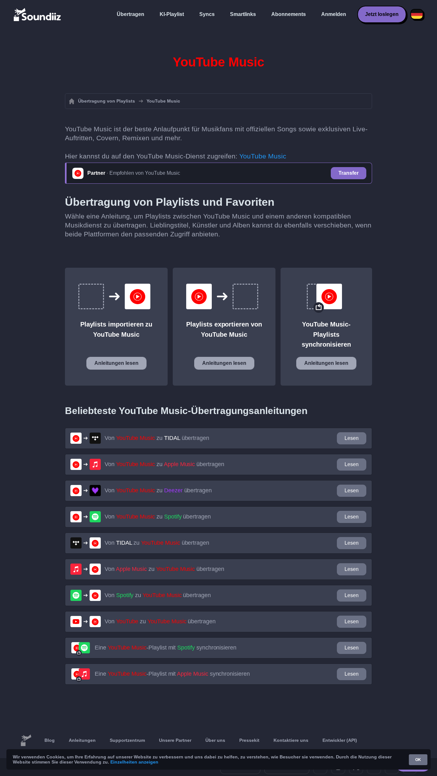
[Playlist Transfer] (38, 14)
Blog (49, 740)
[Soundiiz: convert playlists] (26, 740)
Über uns (215, 740)
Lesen (352, 438)
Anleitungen (82, 740)
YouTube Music (262, 156)
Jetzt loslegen (382, 14)
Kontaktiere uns (291, 740)
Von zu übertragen (157, 438)
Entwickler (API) (339, 740)
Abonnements (288, 14)
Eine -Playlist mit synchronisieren (165, 647)
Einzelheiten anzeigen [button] (134, 761)
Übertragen (130, 14)
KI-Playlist (172, 14)
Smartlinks (243, 14)
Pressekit (249, 740)
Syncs (207, 14)
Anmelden (333, 14)
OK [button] (418, 759)
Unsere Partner (175, 740)
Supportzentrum (127, 740)
